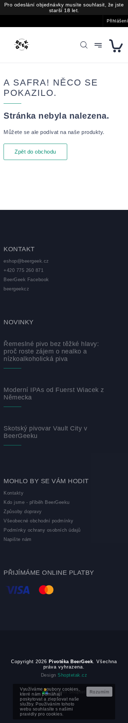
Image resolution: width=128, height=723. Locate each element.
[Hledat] (84, 44)
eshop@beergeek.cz (26, 261)
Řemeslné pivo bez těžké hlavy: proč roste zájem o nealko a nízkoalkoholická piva (51, 351)
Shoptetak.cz (72, 675)
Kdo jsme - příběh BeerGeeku (37, 502)
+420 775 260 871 (23, 270)
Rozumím (100, 692)
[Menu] (98, 45)
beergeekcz (16, 288)
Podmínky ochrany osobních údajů (42, 530)
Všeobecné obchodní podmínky (39, 520)
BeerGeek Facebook (26, 279)
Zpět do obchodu (35, 152)
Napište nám (18, 539)
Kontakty (13, 493)
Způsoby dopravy (23, 511)
